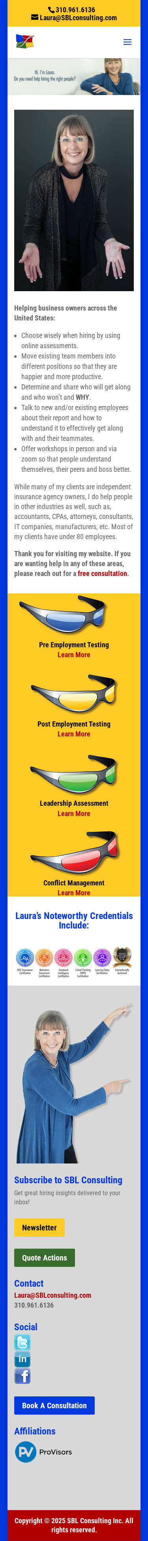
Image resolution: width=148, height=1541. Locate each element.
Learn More (74, 654)
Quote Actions (44, 1258)
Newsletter (39, 1227)
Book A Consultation (54, 1405)
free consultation (102, 573)
